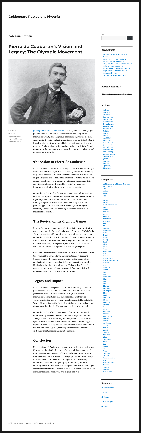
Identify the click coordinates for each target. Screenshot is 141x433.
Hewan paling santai (110, 261)
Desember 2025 (108, 122)
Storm (105, 346)
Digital (105, 237)
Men (105, 293)
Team (105, 351)
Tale (104, 349)
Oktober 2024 (108, 152)
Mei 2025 (106, 136)
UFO (104, 360)
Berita (105, 203)
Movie (105, 300)
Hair (104, 254)
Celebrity (106, 216)
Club (104, 226)
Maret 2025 (107, 140)
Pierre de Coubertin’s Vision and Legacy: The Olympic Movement (45, 49)
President (106, 318)
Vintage (106, 365)
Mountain (106, 298)
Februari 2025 (108, 143)
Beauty (105, 200)
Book (105, 207)
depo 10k (104, 406)
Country (106, 228)
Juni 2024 (106, 161)
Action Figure (108, 186)
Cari (102, 35)
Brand (105, 209)
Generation (107, 251)
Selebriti (106, 332)
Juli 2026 (106, 110)
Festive (105, 242)
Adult (105, 189)
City (104, 223)
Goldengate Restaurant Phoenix (34, 16)
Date (105, 233)
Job (104, 272)
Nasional (106, 307)
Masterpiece (107, 291)
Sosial (105, 342)
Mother (106, 295)
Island (105, 270)
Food (105, 247)
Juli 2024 (106, 159)
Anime (105, 193)
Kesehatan (107, 277)
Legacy (11, 136)
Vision (18, 141)
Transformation (109, 358)
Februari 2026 (108, 117)
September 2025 (109, 129)
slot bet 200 (105, 397)
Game (105, 249)
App (104, 196)
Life (104, 284)
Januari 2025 (107, 145)
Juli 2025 (106, 131)
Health (105, 256)
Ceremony (106, 219)
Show (105, 337)
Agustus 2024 (108, 156)
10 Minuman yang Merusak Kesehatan (116, 184)
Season (105, 328)
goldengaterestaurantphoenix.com (48, 131)
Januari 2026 (107, 119)
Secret (105, 330)
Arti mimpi (107, 198)
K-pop (105, 274)
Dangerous (107, 230)
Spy (104, 344)
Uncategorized (108, 363)
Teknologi (106, 353)
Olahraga (106, 312)
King (105, 279)
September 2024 (109, 154)
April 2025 (107, 138)
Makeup (106, 286)
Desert (105, 235)
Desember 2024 (108, 147)
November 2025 (108, 124)
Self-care (106, 335)
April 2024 (107, 166)
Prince (105, 321)
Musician (106, 302)
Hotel (105, 265)
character (106, 221)
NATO (105, 309)
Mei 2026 (106, 115)
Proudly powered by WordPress (44, 423)
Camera (106, 212)
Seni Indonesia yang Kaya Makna (114, 75)
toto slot (104, 392)
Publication (107, 323)
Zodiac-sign (107, 372)
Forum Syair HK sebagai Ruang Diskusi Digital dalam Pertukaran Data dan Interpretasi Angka (117, 71)
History (106, 263)
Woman (106, 367)
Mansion (106, 288)
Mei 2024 (106, 163)
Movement (18, 136)
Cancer (105, 214)
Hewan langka (108, 258)
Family (105, 240)
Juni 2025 (106, 133)
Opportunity (107, 316)
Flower (105, 244)
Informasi (106, 267)
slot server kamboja (108, 388)
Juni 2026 (106, 112)
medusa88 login (107, 402)
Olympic (11, 133)
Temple (106, 356)
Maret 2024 (107, 168)
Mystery (106, 305)
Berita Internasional (110, 205)
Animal (105, 191)
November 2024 (108, 150)
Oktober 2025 (108, 126)
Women (106, 369)
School (105, 325)
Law (104, 281)
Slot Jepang (107, 339)
